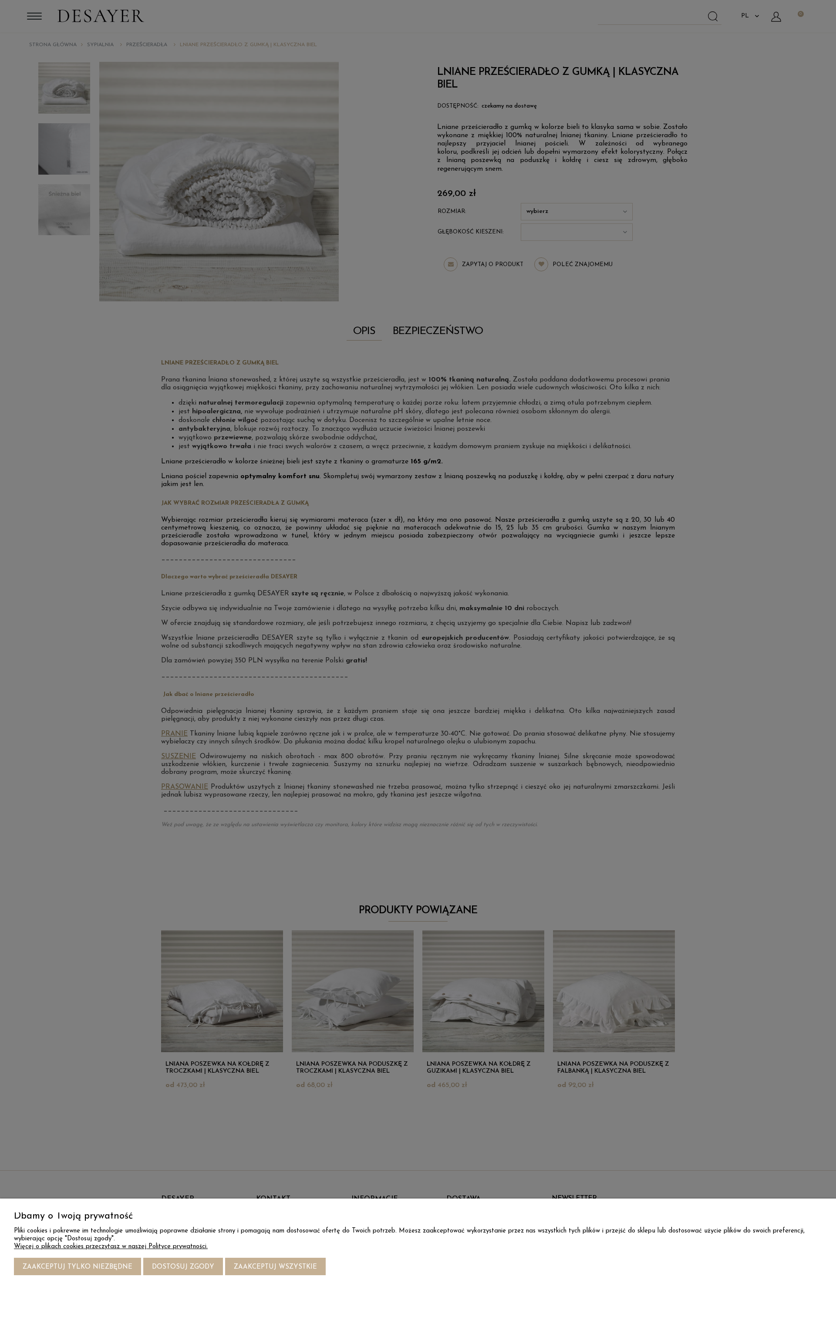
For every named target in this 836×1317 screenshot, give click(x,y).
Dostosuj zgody (183, 1267)
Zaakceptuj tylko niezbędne (77, 1267)
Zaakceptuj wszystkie (275, 1267)
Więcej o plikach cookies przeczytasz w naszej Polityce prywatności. (111, 1246)
